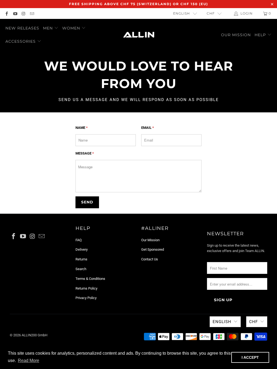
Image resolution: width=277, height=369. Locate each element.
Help (261, 34)
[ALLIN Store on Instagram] (23, 13)
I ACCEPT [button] (250, 357)
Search (80, 269)
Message (84, 153)
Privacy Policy (86, 298)
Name (81, 128)
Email (147, 128)
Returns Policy (86, 288)
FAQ (78, 240)
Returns (81, 259)
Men (48, 28)
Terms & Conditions (90, 279)
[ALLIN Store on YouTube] (14, 13)
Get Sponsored (152, 249)
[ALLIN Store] (138, 35)
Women (71, 28)
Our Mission (236, 34)
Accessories (20, 41)
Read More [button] (28, 360)
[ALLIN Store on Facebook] (6, 13)
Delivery (81, 249)
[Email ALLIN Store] (31, 13)
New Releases (22, 28)
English (181, 13)
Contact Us (149, 259)
